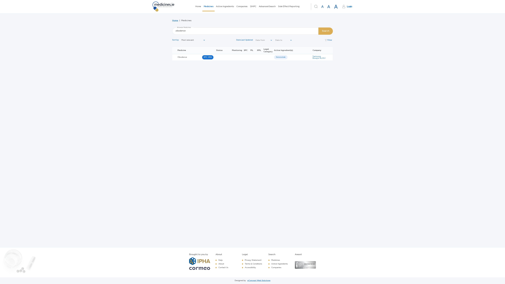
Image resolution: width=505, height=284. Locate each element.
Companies (242, 7)
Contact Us (223, 267)
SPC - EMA (208, 57)
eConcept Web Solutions (258, 281)
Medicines (208, 7)
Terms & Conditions (253, 264)
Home (198, 7)
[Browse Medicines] (252, 31)
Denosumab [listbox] (281, 57)
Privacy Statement (253, 260)
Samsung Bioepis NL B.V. (319, 57)
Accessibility (250, 267)
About (221, 264)
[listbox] (193, 40)
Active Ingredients (225, 7)
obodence (182, 57)
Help (220, 260)
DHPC (253, 7)
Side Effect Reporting (288, 7)
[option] (280, 57)
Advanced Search (267, 7)
